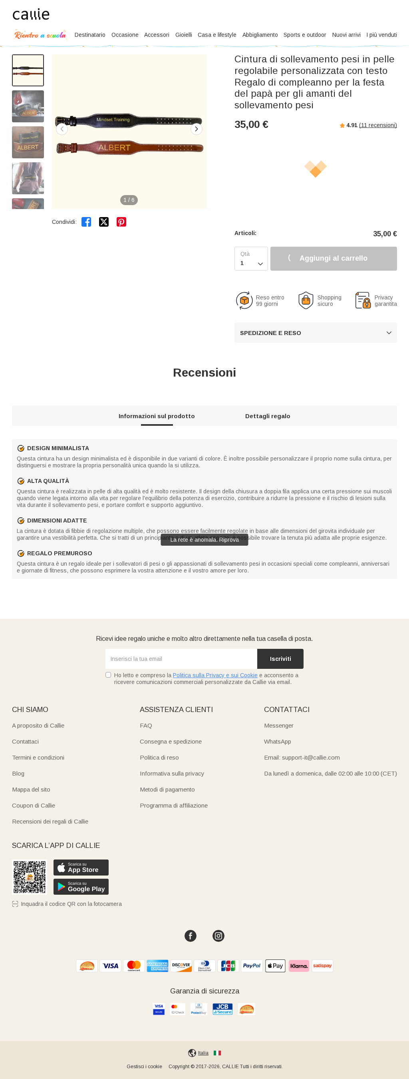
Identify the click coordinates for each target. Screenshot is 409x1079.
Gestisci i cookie (144, 1066)
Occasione (125, 35)
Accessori (156, 35)
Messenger (279, 725)
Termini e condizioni (38, 757)
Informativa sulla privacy (172, 773)
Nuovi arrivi (346, 35)
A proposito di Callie (38, 725)
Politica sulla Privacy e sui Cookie (215, 675)
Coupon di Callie (33, 805)
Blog (18, 773)
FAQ (146, 725)
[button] (197, 129)
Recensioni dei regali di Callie (50, 821)
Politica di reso (159, 757)
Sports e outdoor (305, 35)
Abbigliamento (260, 35)
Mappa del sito (31, 789)
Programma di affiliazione (174, 805)
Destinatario (90, 35)
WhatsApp (277, 741)
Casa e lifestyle (217, 35)
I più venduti (381, 35)
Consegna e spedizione (171, 741)
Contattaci (25, 741)
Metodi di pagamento (167, 789)
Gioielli (183, 35)
